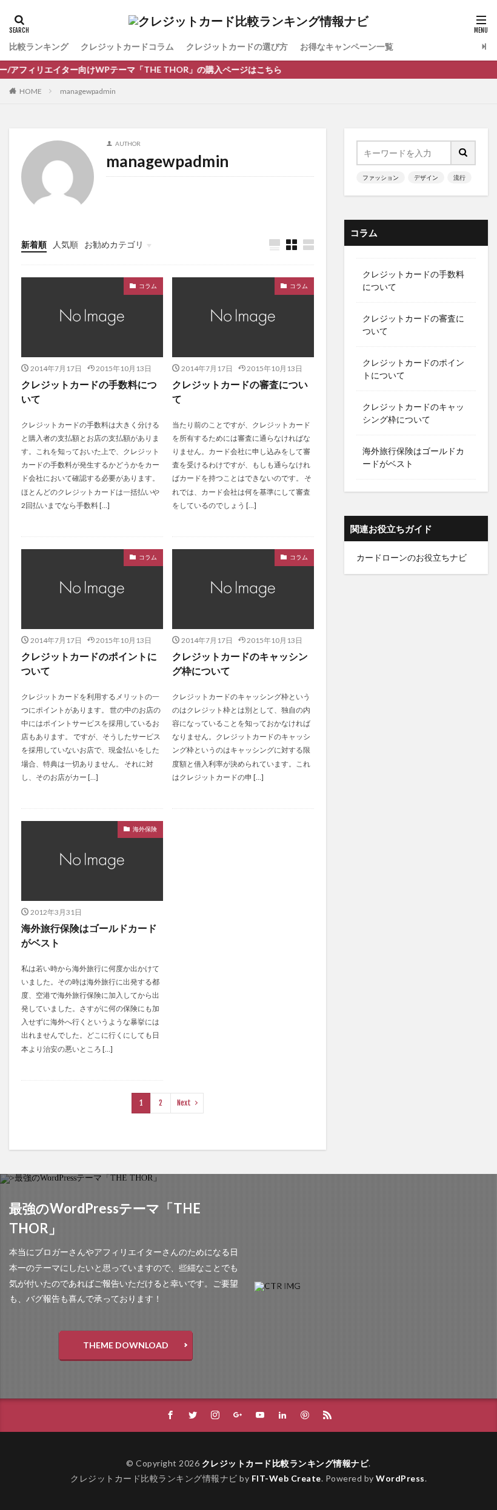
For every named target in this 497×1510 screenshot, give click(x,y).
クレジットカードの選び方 (237, 46)
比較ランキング (38, 46)
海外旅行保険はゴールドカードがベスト (89, 935)
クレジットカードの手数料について (89, 391)
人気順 (65, 244)
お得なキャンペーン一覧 (346, 46)
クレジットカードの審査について (240, 391)
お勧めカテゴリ (114, 244)
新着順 (34, 244)
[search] (464, 152)
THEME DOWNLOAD (125, 1345)
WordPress (400, 1478)
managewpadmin (88, 91)
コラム (148, 285)
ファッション (380, 177)
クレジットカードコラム (127, 46)
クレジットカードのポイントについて (89, 663)
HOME (30, 91)
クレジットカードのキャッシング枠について (240, 663)
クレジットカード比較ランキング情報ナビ (285, 1463)
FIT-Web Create (286, 1478)
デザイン (426, 177)
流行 (459, 177)
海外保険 (145, 828)
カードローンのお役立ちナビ (411, 557)
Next (184, 1102)
